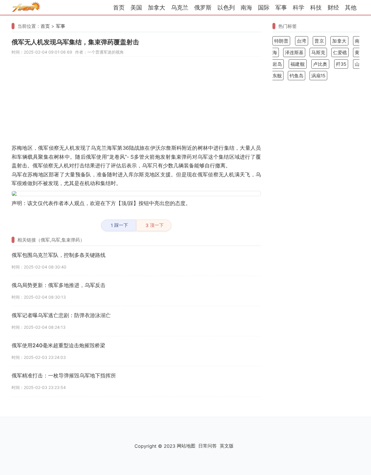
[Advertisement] (136, 103)
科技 (316, 7)
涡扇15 (318, 75)
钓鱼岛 (296, 75)
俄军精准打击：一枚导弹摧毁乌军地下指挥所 (64, 375)
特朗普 (281, 41)
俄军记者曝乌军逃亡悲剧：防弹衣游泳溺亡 (61, 315)
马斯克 (318, 52)
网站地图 (186, 446)
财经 (333, 7)
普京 (319, 41)
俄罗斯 (203, 7)
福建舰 (297, 64)
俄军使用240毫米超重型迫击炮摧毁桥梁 (58, 345)
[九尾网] (26, 7)
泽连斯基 (294, 52)
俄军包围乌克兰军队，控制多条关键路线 (59, 255)
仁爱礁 (340, 52)
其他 (351, 7)
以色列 (226, 7)
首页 (119, 7)
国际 (264, 7)
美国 (136, 7)
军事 (281, 7)
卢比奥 (320, 64)
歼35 (341, 64)
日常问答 (207, 446)
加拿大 (156, 7)
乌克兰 (179, 7)
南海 (246, 7)
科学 (298, 7)
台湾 (301, 41)
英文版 (227, 446)
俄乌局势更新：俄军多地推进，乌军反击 (59, 285)
